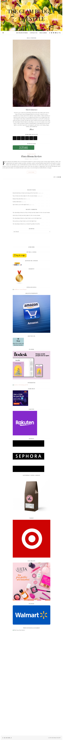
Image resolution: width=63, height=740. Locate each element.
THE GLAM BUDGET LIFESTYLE (31, 15)
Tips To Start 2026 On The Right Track (21, 204)
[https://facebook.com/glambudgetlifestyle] (19, 138)
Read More (31, 172)
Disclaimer (43, 32)
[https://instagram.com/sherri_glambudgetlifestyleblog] (15, 138)
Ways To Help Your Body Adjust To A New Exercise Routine (25, 195)
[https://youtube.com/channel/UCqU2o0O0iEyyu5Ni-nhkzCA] (31, 138)
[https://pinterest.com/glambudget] (27, 138)
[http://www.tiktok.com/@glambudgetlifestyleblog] (35, 138)
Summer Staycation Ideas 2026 (19, 198)
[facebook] (53, 32)
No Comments (35, 159)
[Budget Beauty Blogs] (31, 277)
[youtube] (56, 32)
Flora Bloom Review (31, 156)
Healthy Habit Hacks (17, 201)
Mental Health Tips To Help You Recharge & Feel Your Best (25, 193)
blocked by (23, 147)
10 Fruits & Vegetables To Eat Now (32, 223)
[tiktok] (57, 32)
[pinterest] (51, 32)
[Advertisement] (35, 183)
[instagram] (49, 32)
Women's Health (31, 154)
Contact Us (33, 32)
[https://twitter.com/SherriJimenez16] (23, 138)
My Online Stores (22, 32)
